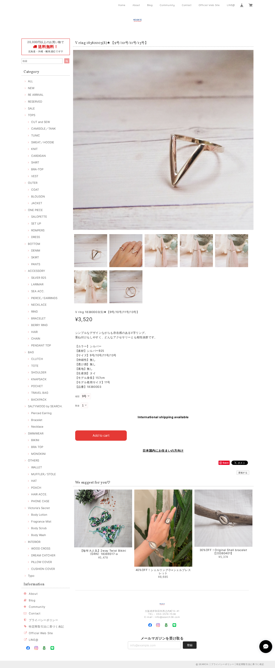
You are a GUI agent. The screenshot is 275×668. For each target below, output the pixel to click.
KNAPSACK (39, 379)
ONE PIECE (35, 210)
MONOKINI (38, 453)
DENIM (35, 250)
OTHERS (33, 460)
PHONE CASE (40, 501)
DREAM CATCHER (43, 555)
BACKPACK (39, 399)
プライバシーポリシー (43, 620)
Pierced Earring (41, 413)
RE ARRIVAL (35, 94)
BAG (31, 352)
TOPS (31, 115)
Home (121, 5)
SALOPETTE (39, 216)
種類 (77, 396)
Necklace (37, 426)
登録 (189, 645)
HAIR (34, 332)
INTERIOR (34, 542)
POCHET (37, 386)
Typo (31, 575)
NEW (31, 88)
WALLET (36, 467)
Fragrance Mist (41, 521)
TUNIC (35, 135)
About (136, 5)
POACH (36, 487)
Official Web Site (209, 5)
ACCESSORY (36, 271)
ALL (30, 81)
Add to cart (101, 435)
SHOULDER (38, 372)
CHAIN (35, 338)
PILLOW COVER (41, 562)
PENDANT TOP (41, 345)
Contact (187, 5)
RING (34, 311)
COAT (35, 189)
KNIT (34, 149)
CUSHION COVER (43, 569)
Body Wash (38, 535)
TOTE (34, 365)
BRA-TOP (37, 169)
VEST (34, 176)
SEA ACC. (37, 291)
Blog (150, 5)
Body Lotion (39, 514)
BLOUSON (38, 196)
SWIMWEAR (35, 433)
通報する (243, 472)
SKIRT (35, 257)
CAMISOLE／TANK (43, 128)
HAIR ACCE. (39, 494)
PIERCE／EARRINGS (44, 298)
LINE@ (231, 5)
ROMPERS (37, 230)
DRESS (35, 237)
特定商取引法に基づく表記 (46, 626)
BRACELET (38, 318)
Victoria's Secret (39, 508)
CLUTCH (37, 359)
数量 (77, 405)
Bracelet (36, 420)
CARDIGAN (38, 155)
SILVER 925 (38, 277)
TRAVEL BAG (39, 392)
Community (167, 5)
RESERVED (35, 101)
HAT (34, 480)
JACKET (36, 203)
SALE (31, 108)
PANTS (35, 264)
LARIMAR (37, 284)
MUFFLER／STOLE (43, 474)
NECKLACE (39, 304)
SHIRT (35, 162)
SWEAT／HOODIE (42, 142)
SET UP (36, 223)
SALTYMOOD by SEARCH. (45, 406)
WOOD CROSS (40, 548)
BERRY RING (39, 325)
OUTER (32, 182)
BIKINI (35, 440)
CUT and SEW (40, 122)
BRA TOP (37, 447)
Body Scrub (39, 528)
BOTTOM (34, 244)
